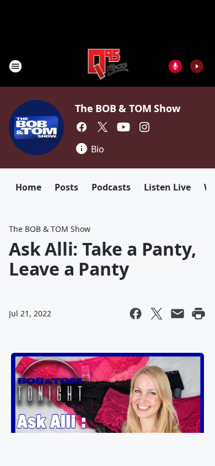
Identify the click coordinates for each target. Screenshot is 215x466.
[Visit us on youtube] (123, 127)
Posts (66, 187)
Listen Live (167, 187)
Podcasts (111, 187)
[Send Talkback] (175, 66)
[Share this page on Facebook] (135, 313)
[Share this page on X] (156, 313)
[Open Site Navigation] (15, 66)
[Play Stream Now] (196, 66)
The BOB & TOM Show (127, 108)
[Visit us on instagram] (144, 127)
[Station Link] (108, 66)
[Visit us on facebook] (81, 127)
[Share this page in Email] (177, 313)
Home (28, 187)
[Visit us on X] (102, 127)
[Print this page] (198, 313)
